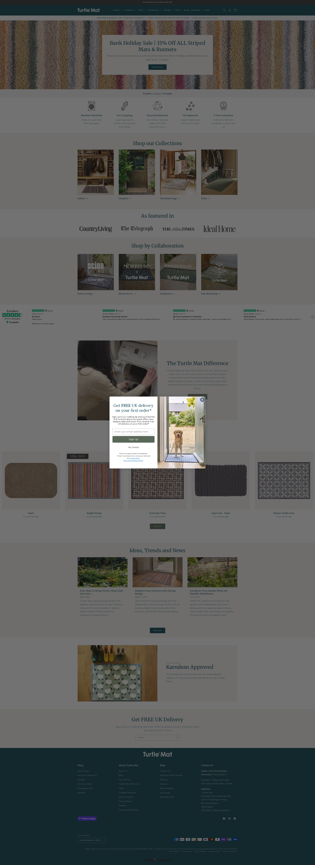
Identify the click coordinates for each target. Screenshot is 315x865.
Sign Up (133, 439)
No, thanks (133, 447)
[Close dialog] (202, 400)
